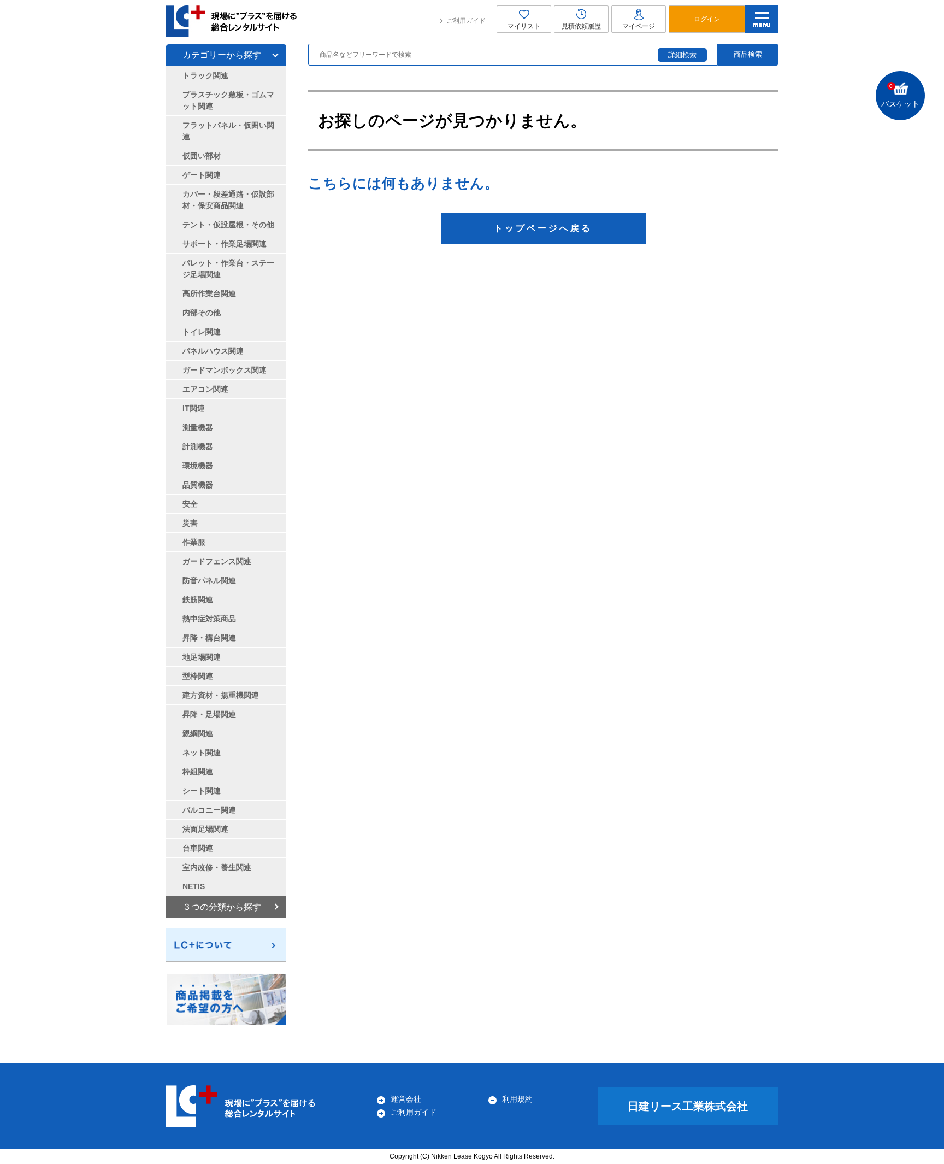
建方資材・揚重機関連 (220, 695)
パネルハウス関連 (213, 350)
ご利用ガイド (466, 21)
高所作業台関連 (209, 293)
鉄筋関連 (197, 599)
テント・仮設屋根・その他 (228, 224)
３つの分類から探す (221, 907)
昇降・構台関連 (209, 637)
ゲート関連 (201, 175)
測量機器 (197, 427)
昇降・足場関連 (209, 714)
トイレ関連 (201, 331)
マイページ (638, 26)
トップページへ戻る (543, 228)
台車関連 (197, 848)
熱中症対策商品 (209, 618)
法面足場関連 (205, 829)
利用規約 (517, 1099)
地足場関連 (201, 656)
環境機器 (197, 465)
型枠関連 (197, 676)
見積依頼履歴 (581, 26)
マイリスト (524, 26)
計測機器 (197, 446)
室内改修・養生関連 (216, 867)
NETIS (193, 886)
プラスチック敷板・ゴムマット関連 (228, 100)
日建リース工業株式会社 (688, 1106)
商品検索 (748, 54)
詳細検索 (682, 55)
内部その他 (201, 312)
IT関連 (193, 408)
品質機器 (197, 484)
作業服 (193, 542)
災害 (190, 523)
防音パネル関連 (209, 580)
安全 (190, 503)
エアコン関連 (205, 389)
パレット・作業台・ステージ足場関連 (228, 268)
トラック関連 (205, 75)
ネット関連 (201, 752)
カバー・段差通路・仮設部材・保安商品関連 (228, 200)
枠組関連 (197, 771)
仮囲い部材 (201, 155)
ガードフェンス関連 (216, 561)
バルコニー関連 (209, 810)
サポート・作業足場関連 (224, 243)
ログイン (707, 19)
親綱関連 (197, 733)
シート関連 (201, 790)
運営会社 (406, 1099)
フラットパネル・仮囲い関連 (228, 131)
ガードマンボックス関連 (224, 370)
